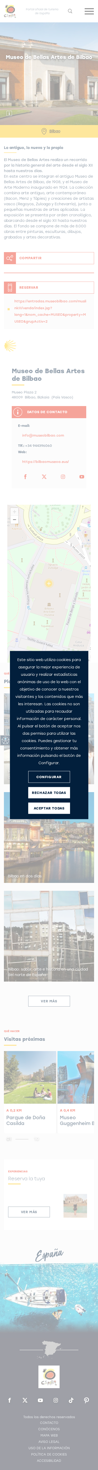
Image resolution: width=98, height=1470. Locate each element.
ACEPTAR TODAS (49, 808)
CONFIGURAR (49, 777)
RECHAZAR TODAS (49, 792)
